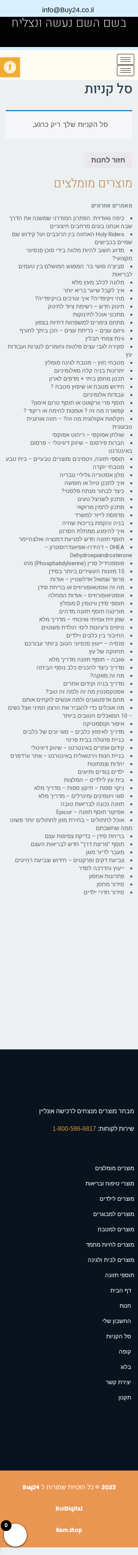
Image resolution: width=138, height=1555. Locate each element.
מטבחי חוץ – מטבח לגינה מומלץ (84, 362)
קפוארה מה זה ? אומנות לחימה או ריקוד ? (73, 410)
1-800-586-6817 (75, 1128)
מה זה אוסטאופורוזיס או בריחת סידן (81, 587)
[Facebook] (16, 38)
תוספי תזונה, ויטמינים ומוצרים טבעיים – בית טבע (65, 459)
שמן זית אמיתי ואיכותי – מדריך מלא (81, 619)
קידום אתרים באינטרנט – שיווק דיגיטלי (77, 747)
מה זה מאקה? (107, 675)
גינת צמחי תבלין (104, 338)
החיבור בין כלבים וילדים (95, 635)
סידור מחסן (110, 884)
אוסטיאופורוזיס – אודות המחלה (86, 595)
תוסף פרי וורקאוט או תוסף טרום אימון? (77, 402)
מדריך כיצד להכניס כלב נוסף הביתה (80, 667)
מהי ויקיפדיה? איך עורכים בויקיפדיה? (79, 298)
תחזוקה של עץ (106, 651)
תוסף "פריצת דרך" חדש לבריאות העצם (77, 844)
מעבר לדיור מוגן (105, 852)
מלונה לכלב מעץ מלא (98, 282)
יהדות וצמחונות (105, 763)
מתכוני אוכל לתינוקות (98, 314)
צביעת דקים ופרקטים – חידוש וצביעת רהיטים (69, 860)
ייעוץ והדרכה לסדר (101, 868)
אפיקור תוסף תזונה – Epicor (90, 812)
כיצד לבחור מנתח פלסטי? (92, 491)
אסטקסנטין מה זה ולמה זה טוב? (85, 691)
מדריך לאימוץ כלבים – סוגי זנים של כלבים (73, 731)
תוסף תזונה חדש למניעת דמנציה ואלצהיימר (71, 539)
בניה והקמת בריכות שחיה (93, 523)
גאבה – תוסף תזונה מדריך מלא (86, 659)
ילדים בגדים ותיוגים (101, 772)
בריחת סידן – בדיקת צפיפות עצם (84, 836)
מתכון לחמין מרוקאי (100, 507)
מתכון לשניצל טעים (100, 499)
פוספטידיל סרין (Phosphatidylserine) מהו (74, 563)
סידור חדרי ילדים (104, 892)
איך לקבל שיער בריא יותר (93, 290)
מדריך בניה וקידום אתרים (93, 683)
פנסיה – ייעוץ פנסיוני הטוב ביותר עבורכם (74, 643)
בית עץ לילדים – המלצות (94, 780)
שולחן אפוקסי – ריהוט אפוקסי (88, 434)
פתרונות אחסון (106, 876)
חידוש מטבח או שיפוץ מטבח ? (87, 386)
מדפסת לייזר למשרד (99, 515)
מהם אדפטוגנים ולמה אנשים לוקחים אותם (73, 699)
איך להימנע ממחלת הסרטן (91, 531)
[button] (10, 67)
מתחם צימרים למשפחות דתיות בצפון (79, 322)
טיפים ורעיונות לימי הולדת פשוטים (82, 627)
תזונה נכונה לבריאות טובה (92, 804)
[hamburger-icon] (125, 59)
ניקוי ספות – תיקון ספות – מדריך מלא (79, 788)
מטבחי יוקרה (108, 467)
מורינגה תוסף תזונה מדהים (91, 611)
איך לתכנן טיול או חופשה (94, 483)
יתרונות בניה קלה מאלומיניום (89, 370)
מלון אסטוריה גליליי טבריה (92, 475)
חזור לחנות (108, 160)
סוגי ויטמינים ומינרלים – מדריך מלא (81, 796)
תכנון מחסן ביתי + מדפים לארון (86, 378)
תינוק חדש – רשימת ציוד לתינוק (86, 306)
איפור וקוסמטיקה (103, 723)
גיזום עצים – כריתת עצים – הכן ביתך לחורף (72, 330)
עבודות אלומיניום (103, 394)
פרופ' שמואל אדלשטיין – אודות (87, 579)
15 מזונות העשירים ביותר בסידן (86, 571)
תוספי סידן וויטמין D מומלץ (92, 603)
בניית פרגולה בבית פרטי (95, 739)
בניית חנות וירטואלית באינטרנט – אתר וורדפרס (67, 755)
